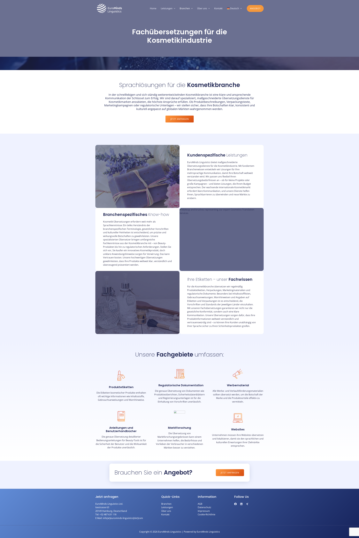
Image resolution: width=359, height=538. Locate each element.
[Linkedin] (241, 504)
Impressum (204, 511)
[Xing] (247, 504)
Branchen (166, 503)
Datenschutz (204, 507)
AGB (200, 503)
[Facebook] (235, 504)
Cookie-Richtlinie (206, 514)
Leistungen (167, 507)
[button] (255, 8)
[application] (173, 8)
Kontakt (165, 514)
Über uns (166, 511)
